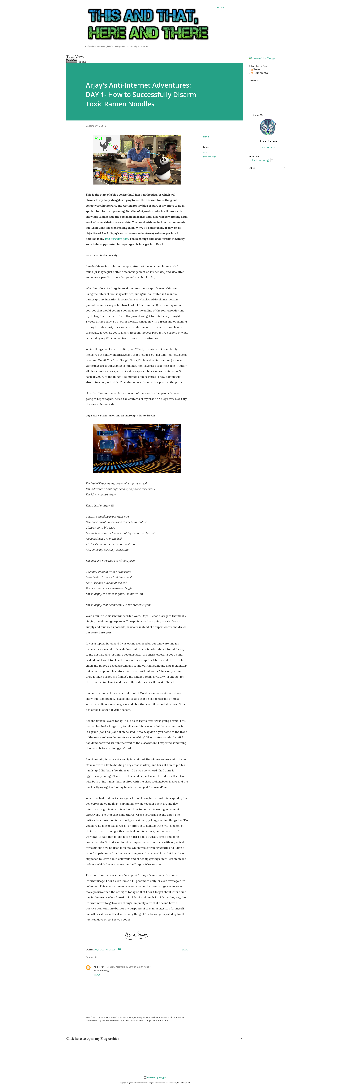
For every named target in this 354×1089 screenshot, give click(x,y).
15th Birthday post (116, 238)
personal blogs (209, 156)
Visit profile (268, 147)
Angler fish (99, 966)
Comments (260, 73)
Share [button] (206, 136)
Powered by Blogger (156, 1077)
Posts (257, 69)
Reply (97, 974)
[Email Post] (119, 949)
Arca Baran (268, 141)
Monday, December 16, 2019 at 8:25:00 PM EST (128, 966)
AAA (205, 152)
